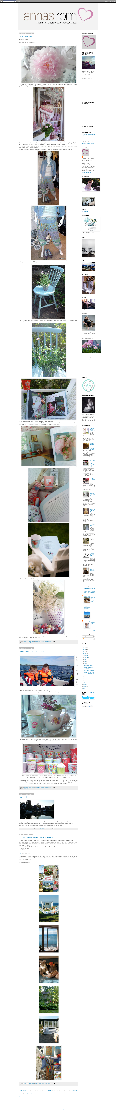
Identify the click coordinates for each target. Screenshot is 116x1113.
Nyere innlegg (23, 1090)
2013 (84, 648)
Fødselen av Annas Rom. (92, 554)
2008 (84, 686)
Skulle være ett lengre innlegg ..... (33, 651)
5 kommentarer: (48, 787)
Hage (36, 642)
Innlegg (85, 636)
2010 (84, 653)
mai (85, 663)
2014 (84, 646)
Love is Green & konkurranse (92, 493)
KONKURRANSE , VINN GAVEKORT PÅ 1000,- (92, 463)
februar (86, 680)
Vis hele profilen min (86, 172)
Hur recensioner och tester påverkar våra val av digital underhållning (89, 592)
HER (20, 853)
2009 (84, 684)
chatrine (86, 606)
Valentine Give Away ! (92, 479)
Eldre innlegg (75, 1090)
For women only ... (92, 525)
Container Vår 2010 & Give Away (92, 429)
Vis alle (94, 630)
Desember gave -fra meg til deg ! (92, 570)
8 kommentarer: (48, 641)
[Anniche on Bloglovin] (87, 706)
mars (85, 678)
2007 (84, 688)
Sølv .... (91, 538)
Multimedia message (27, 797)
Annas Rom (26, 642)
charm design (87, 621)
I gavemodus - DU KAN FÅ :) (92, 510)
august (86, 657)
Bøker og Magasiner (33, 1084)
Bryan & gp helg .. (26, 36)
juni (85, 661)
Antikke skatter (32, 642)
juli (85, 659)
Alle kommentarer (88, 639)
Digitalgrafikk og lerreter (93, 623)
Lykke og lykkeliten (88, 611)
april (85, 676)
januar (86, 682)
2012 (84, 649)
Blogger (63, 1109)
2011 (84, 652)
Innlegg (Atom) (28, 1093)
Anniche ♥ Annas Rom (88, 157)
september (87, 655)
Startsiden (49, 1090)
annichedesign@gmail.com (88, 143)
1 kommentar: (48, 828)
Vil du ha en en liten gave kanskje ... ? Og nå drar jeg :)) (92, 446)
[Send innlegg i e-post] (54, 641)
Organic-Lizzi (87, 596)
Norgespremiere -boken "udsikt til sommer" (36, 837)
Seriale (20, 1097)
